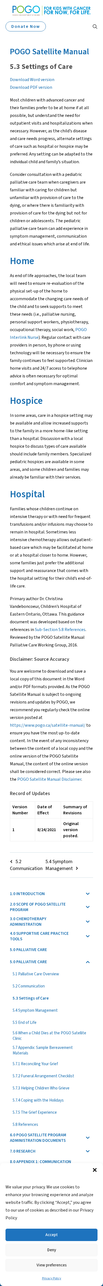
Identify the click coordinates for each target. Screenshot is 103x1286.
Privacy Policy (51, 1278)
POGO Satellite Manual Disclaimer (49, 779)
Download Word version (32, 80)
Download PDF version (31, 87)
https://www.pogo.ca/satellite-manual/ (47, 725)
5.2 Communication (26, 865)
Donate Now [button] (25, 26)
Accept (51, 1235)
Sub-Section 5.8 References (60, 630)
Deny (51, 1250)
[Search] (93, 26)
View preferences (52, 1265)
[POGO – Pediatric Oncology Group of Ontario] (51, 11)
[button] (95, 1170)
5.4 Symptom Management (59, 865)
